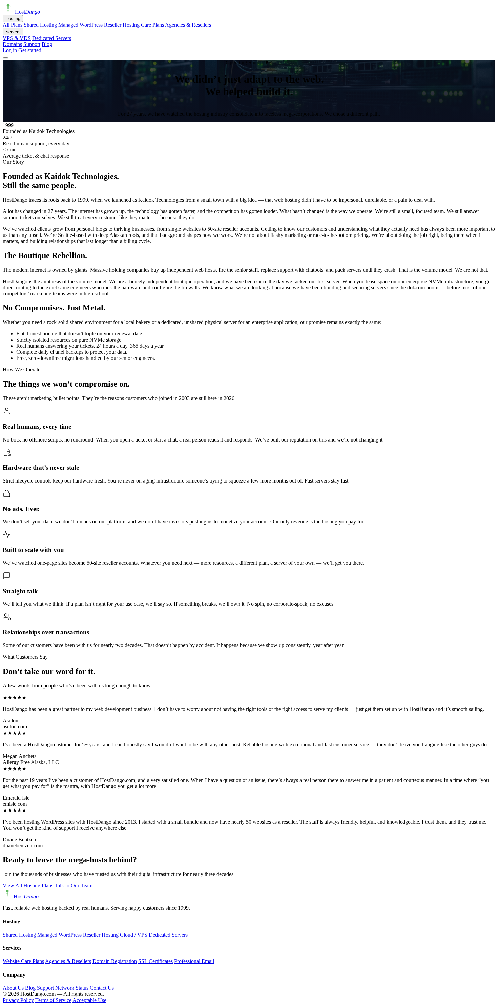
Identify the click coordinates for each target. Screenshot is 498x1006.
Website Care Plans (23, 961)
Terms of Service (53, 1000)
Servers (13, 31)
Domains (12, 44)
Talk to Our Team (73, 885)
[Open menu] (5, 58)
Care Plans (152, 25)
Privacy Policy (18, 1000)
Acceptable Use (89, 1000)
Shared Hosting (40, 25)
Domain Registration (114, 961)
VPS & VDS (17, 38)
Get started (29, 50)
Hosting (12, 18)
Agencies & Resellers (188, 25)
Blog (47, 44)
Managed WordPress (80, 25)
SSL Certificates (155, 961)
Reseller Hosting (122, 25)
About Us (13, 988)
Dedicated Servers (51, 38)
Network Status (71, 988)
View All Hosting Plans (28, 885)
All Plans (12, 25)
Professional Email (194, 961)
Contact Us (102, 988)
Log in (10, 50)
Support (31, 44)
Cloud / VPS (133, 935)
